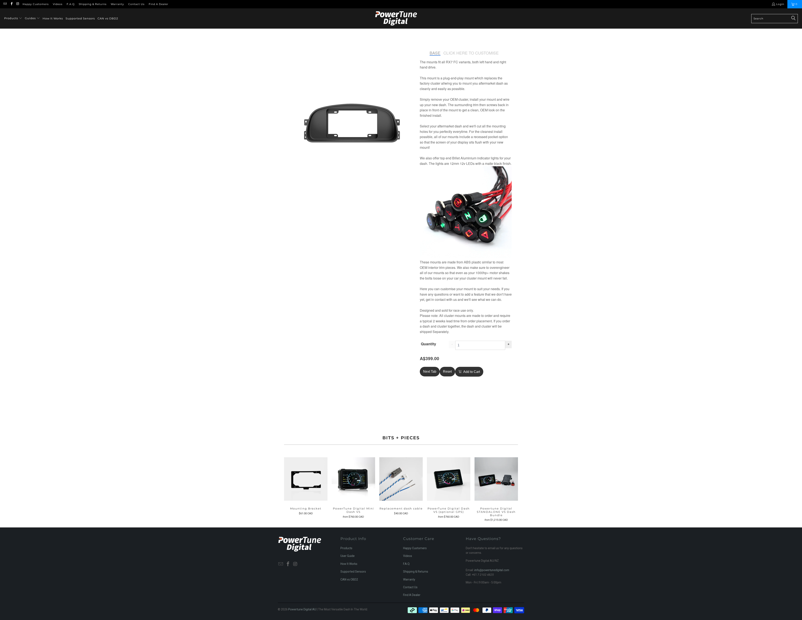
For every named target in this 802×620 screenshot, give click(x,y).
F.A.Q (71, 4)
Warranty (117, 4)
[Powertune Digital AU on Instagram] (17, 4)
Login (780, 4)
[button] (13, 18)
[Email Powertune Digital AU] (5, 4)
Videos (57, 4)
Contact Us (136, 4)
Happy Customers (36, 4)
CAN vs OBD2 (349, 579)
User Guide (347, 556)
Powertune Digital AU (302, 609)
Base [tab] (435, 53)
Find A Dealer (158, 4)
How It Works (348, 563)
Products (346, 548)
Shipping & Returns (93, 4)
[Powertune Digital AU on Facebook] (11, 4)
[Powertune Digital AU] (396, 18)
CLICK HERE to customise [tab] (471, 53)
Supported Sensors (353, 571)
